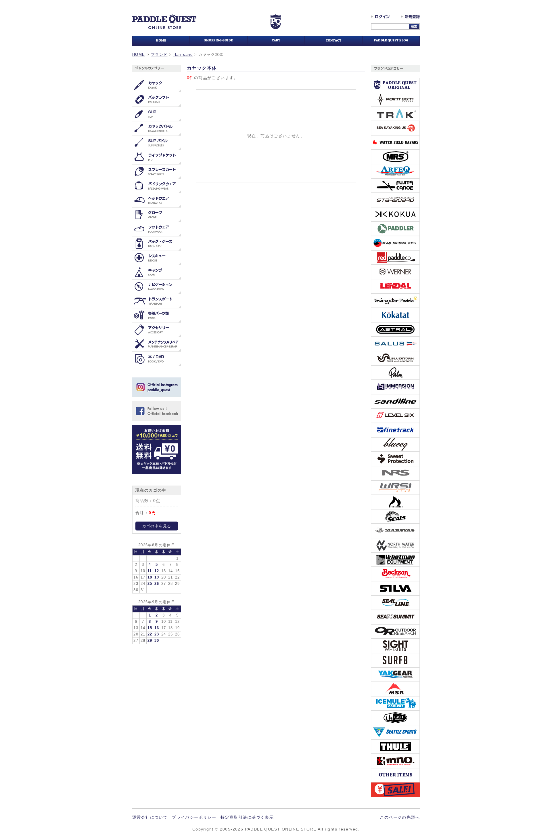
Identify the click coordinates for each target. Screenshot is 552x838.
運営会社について (150, 817)
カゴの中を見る (156, 526)
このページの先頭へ (400, 817)
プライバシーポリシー (194, 817)
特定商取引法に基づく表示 (247, 817)
